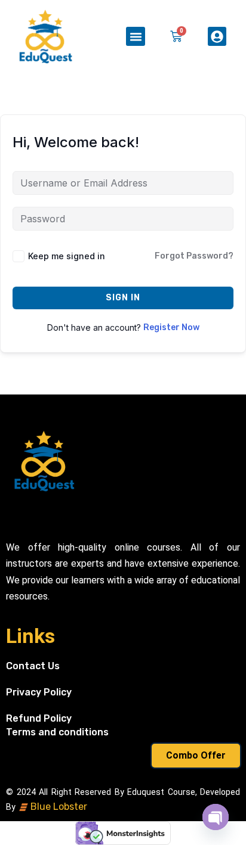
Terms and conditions (57, 732)
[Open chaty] (215, 817)
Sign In (123, 298)
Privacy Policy (39, 692)
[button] (135, 36)
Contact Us (33, 666)
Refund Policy (39, 718)
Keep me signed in (66, 256)
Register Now (171, 327)
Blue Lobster (57, 806)
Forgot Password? (194, 256)
